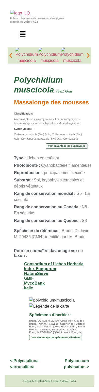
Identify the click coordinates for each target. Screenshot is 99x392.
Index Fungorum (40, 269)
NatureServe (36, 273)
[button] (23, 34)
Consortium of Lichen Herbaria (54, 264)
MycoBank (34, 283)
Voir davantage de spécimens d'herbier (55, 337)
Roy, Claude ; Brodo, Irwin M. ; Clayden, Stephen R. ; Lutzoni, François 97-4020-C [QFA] (57, 329)
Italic (28, 288)
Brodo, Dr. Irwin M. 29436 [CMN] (48, 320)
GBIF (29, 278)
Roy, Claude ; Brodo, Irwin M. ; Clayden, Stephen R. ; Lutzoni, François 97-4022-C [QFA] (57, 323)
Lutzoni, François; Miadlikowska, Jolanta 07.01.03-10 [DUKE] (55, 334)
